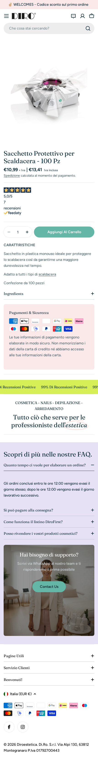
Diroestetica (27, 744)
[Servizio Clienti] (73, 16)
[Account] (82, 16)
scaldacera (47, 274)
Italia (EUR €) (21, 694)
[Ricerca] (88, 28)
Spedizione (12, 175)
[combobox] (49, 28)
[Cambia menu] (6, 16)
